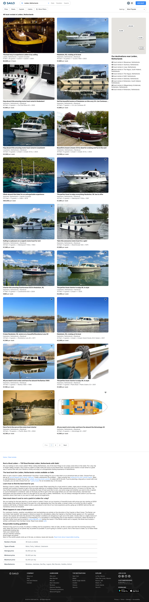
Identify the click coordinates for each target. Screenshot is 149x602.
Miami (74, 578)
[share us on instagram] (126, 576)
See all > (75, 587)
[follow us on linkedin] (129, 576)
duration (59, 3)
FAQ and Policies (32, 580)
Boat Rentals (54, 578)
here (44, 521)
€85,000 (130, 26)
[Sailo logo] (17, 573)
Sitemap (128, 599)
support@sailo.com (35, 519)
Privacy (116, 599)
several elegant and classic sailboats (22, 477)
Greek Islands (99, 585)
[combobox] (36, 3)
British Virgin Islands (79, 580)
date (52, 3)
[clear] (48, 3)
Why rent (53, 576)
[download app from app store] (135, 590)
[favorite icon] (51, 20)
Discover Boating (55, 587)
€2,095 (142, 48)
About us (30, 576)
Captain (21, 9)
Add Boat (140, 3)
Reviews (52, 585)
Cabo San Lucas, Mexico (103, 578)
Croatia (75, 583)
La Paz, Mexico (100, 576)
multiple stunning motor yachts (39, 479)
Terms (122, 599)
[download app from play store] (123, 590)
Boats (13, 9)
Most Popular (131, 9)
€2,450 (140, 37)
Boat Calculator (54, 583)
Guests (66, 3)
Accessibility (136, 599)
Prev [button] (46, 445)
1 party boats (34, 481)
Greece (75, 585)
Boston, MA (99, 580)
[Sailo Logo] (9, 3)
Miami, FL (98, 583)
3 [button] (59, 445)
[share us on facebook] (123, 576)
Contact (29, 583)
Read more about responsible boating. (66, 537)
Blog (28, 578)
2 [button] (55, 445)
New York (76, 576)
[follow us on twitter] (119, 576)
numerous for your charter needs (81, 477)
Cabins (30, 9)
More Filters (42, 9)
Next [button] (65, 445)
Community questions (57, 589)
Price (6, 9)
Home (5, 457)
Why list (52, 580)
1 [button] (51, 445)
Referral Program (55, 591)
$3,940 (121, 30)
